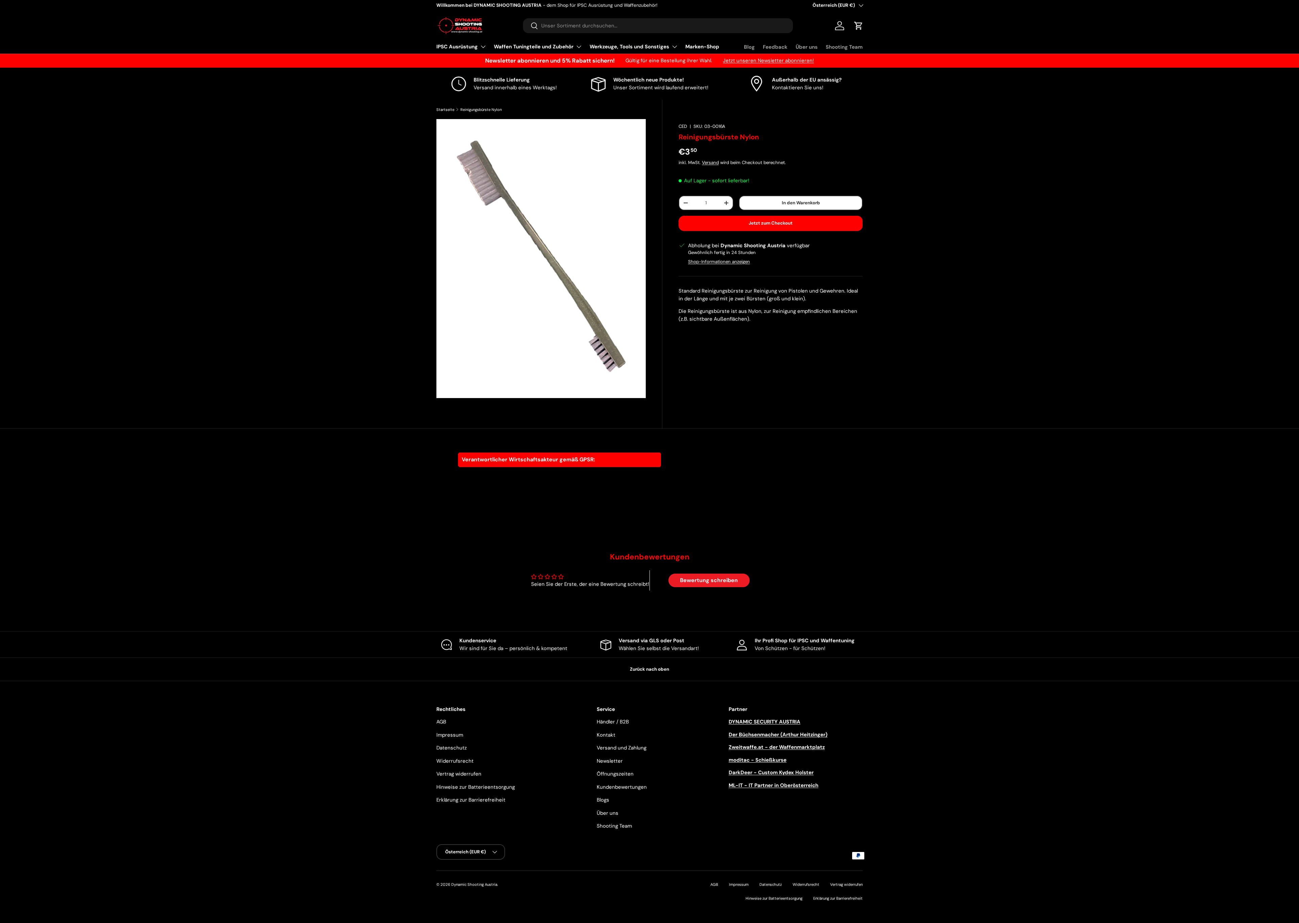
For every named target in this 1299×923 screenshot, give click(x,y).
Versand (710, 162)
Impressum (449, 735)
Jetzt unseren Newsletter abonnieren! (768, 60)
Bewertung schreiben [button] (709, 580)
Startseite (445, 109)
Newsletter (610, 761)
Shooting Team (844, 47)
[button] (858, 25)
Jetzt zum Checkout (771, 223)
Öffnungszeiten (615, 773)
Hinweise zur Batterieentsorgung (475, 787)
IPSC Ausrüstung (457, 46)
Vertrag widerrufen (458, 773)
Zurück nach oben (649, 669)
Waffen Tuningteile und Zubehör (533, 46)
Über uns (807, 47)
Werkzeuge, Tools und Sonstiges (629, 46)
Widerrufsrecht (455, 761)
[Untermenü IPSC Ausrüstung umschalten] (483, 47)
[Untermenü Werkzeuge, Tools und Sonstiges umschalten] (674, 47)
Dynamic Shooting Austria (474, 884)
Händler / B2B (613, 721)
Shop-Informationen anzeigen (719, 261)
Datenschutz (451, 747)
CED (683, 126)
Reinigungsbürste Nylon (481, 109)
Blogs (603, 800)
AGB (441, 721)
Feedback (775, 47)
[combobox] (658, 25)
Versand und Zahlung (621, 747)
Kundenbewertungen (622, 787)
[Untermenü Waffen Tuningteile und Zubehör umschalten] (579, 47)
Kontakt (606, 735)
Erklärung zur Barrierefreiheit (470, 800)
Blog (749, 47)
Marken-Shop (702, 46)
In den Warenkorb (801, 203)
